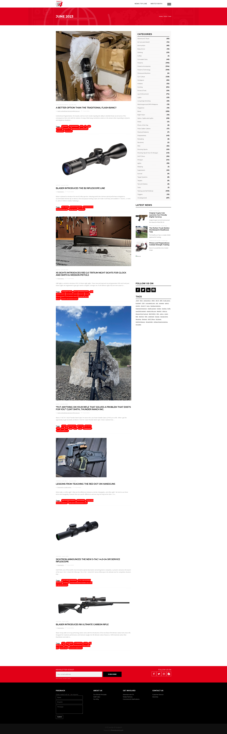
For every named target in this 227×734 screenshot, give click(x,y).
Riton (80, 428)
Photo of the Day (142, 125)
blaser (66, 645)
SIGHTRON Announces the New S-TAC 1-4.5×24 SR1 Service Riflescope (88, 560)
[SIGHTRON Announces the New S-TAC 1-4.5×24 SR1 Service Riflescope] (77, 531)
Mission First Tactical (142, 314)
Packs (139, 122)
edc (157, 303)
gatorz (167, 303)
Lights (139, 97)
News (57, 404)
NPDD (81, 126)
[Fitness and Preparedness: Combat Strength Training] (141, 246)
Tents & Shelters (142, 184)
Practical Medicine (143, 132)
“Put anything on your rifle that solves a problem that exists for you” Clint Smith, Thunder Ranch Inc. (93, 408)
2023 (165, 16)
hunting (164, 308)
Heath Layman (152, 308)
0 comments (85, 111)
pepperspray (60, 131)
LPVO (62, 428)
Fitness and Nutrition (143, 73)
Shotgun (140, 160)
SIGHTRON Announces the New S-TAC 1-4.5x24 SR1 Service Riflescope (74, 584)
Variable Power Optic (62, 430)
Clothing (140, 52)
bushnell (138, 303)
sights (58, 269)
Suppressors (141, 170)
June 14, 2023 (72, 481)
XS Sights (138, 324)
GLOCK (138, 306)
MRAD (70, 428)
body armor (166, 300)
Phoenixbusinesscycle (117, 730)
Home (161, 16)
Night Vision (141, 115)
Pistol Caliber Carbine (143, 128)
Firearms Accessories (143, 66)
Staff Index (96, 697)
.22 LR (63, 643)
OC (85, 126)
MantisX (159, 311)
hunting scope (73, 209)
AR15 (161, 300)
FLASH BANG (65, 126)
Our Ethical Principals (99, 694)
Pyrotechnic (68, 131)
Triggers (139, 194)
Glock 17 (143, 306)
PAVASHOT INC (67, 128)
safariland (151, 316)
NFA (158, 314)
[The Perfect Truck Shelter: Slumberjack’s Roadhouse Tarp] (141, 232)
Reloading (140, 139)
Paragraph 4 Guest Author (64, 487)
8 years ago (157, 210)
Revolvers (140, 142)
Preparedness (141, 135)
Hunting (58, 556)
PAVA (89, 126)
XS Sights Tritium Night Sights (69, 298)
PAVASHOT (59, 128)
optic (75, 428)
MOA (66, 428)
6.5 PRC (85, 643)
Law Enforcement (62, 104)
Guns (148, 306)
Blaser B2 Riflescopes (76, 206)
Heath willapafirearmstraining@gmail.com (68, 111)
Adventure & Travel (143, 38)
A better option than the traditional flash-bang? (86, 107)
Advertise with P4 (128, 694)
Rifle (138, 146)
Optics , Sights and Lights (145, 118)
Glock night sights (67, 291)
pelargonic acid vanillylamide (80, 128)
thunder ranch (87, 428)
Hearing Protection (141, 308)
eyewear (161, 303)
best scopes (65, 206)
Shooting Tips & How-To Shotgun (147, 153)
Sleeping (140, 167)
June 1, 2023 (65, 556)
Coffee (139, 56)
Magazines (140, 108)
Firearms (140, 63)
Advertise (155, 697)
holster (159, 308)
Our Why (96, 699)
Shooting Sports (142, 149)
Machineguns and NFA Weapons (147, 104)
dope (58, 428)
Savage (157, 316)
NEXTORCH (152, 314)
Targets (139, 180)
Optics (58, 185)
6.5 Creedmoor (78, 643)
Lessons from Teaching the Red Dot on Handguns (85, 484)
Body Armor (141, 49)
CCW (143, 303)
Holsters (140, 83)
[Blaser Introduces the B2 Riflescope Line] (93, 160)
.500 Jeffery (70, 643)
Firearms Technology (143, 70)
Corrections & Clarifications (131, 699)
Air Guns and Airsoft (143, 42)
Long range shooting (143, 101)
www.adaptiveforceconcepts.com (78, 502)
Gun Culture (141, 77)
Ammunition (141, 45)
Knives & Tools (141, 90)
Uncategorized (142, 198)
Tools (139, 187)
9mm (141, 300)
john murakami (81, 500)
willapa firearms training (161, 322)
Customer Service (157, 694)
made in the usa (151, 311)
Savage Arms (164, 316)
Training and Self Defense (64, 481)
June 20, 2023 (64, 404)
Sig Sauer (158, 319)
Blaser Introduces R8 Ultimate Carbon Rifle (82, 624)
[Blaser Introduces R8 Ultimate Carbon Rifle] (93, 605)
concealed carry (150, 303)
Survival (139, 173)
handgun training (155, 306)
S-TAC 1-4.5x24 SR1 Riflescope (69, 580)
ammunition (147, 300)
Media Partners (127, 697)
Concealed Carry (142, 59)
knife (168, 308)
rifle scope (82, 209)
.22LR (137, 300)
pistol (166, 314)
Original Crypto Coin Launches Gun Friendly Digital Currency (158, 215)
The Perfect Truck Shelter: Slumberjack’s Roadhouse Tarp (159, 230)
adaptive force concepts (68, 500)
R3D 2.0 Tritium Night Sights (81, 291)
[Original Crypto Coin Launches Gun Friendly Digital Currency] (141, 217)
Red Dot (141, 316)
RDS (137, 316)
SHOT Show (141, 156)
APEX (153, 300)
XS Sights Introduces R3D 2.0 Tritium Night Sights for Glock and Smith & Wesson (73, 296)
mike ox (164, 311)
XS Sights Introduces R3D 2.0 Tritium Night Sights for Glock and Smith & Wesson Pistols (91, 273)
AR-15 (157, 300)
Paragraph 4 (60, 191)
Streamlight (149, 322)
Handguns (140, 80)
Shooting (138, 319)
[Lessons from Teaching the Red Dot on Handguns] (81, 457)
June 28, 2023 (72, 104)
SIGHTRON (65, 582)
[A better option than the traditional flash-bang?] (93, 66)
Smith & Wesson (140, 322)
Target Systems (142, 177)
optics (162, 314)
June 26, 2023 (64, 185)
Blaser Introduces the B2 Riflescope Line (80, 188)
